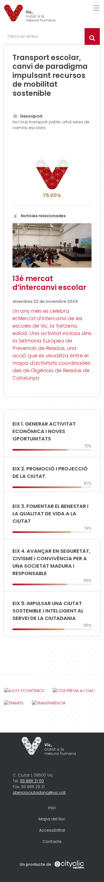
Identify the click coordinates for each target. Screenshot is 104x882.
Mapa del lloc (52, 819)
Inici (52, 807)
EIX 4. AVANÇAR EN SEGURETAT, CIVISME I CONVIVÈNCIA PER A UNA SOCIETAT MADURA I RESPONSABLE (51, 562)
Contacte (52, 841)
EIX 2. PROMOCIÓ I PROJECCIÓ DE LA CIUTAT (50, 472)
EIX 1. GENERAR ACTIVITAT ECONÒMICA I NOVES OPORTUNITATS (44, 431)
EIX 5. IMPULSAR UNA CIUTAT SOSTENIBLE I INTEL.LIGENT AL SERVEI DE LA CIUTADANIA (47, 611)
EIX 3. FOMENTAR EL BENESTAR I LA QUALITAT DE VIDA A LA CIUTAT (50, 513)
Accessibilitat (52, 830)
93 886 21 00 (32, 781)
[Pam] (29, 13)
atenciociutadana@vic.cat (39, 792)
